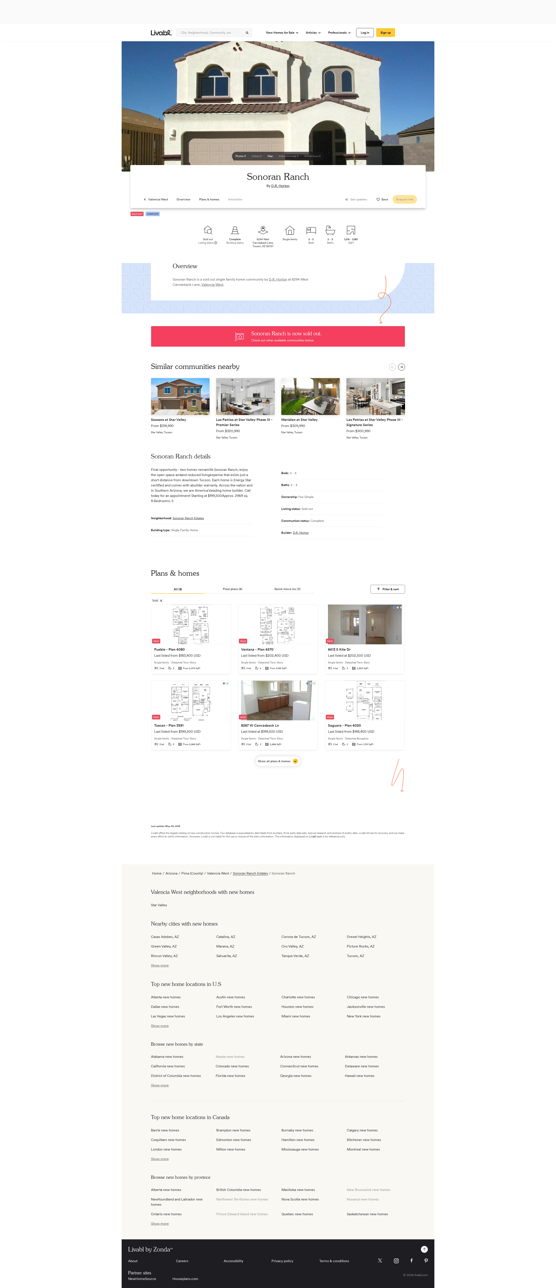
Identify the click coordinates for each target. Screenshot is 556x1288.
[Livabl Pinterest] (426, 1260)
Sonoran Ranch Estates (188, 518)
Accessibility (233, 1261)
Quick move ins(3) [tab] (287, 589)
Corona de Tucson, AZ (298, 937)
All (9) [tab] (178, 589)
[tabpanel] (278, 685)
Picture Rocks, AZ (361, 946)
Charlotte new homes (298, 997)
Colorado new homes (232, 1066)
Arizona (171, 873)
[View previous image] (135, 108)
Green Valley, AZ (164, 946)
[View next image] (420, 108)
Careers (182, 1261)
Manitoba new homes (298, 1190)
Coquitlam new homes (168, 1140)
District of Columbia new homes (176, 1076)
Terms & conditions (334, 1261)
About (132, 1261)
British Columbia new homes (238, 1190)
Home (157, 873)
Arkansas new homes (361, 1057)
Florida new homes (230, 1076)
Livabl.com (315, 836)
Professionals (337, 32)
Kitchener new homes (364, 1140)
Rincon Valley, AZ (164, 956)
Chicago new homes (363, 997)
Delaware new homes (362, 1066)
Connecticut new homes (299, 1066)
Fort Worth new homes (234, 1007)
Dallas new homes (165, 1007)
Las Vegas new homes (168, 1016)
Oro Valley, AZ (292, 946)
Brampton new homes (233, 1130)
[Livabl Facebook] (411, 1260)
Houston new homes (297, 1007)
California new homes (168, 1066)
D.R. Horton (280, 186)
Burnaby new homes (297, 1130)
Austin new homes (230, 997)
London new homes (166, 1149)
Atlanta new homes (166, 997)
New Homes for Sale (280, 32)
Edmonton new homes (233, 1140)
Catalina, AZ (225, 937)
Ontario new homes (166, 1214)
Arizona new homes (295, 1057)
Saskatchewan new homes (367, 1214)
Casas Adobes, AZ (165, 937)
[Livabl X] (380, 1260)
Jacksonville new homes (366, 1007)
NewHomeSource (142, 1279)
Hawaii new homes (359, 1076)
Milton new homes (230, 1149)
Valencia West (212, 285)
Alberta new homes (166, 1190)
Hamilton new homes (297, 1140)
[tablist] (278, 589)
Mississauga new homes (300, 1149)
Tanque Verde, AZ (295, 956)
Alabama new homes (167, 1057)
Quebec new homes (297, 1214)
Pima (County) (192, 873)
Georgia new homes (295, 1076)
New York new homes (364, 1016)
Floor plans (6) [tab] (232, 589)
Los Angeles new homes (235, 1016)
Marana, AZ (225, 946)
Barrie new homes (165, 1130)
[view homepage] (161, 32)
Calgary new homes (362, 1130)
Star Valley (159, 905)
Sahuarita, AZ (226, 956)
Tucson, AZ (355, 956)
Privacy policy (282, 1261)
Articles (311, 32)
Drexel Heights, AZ (361, 937)
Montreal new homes (363, 1149)
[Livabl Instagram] (396, 1260)
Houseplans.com (185, 1279)
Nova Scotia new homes (300, 1199)
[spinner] (247, 32)
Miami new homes (295, 1016)
